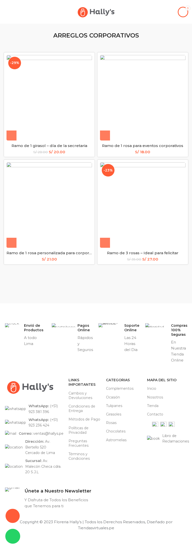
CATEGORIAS (118, 380)
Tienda (152, 406)
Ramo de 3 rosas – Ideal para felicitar (142, 252)
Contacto (155, 414)
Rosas (111, 422)
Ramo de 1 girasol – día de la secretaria (49, 145)
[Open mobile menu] (5, 12)
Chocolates (116, 431)
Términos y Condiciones (79, 456)
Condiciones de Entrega (81, 408)
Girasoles (113, 414)
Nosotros (155, 397)
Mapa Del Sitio (161, 380)
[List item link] (34, 408)
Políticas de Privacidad (78, 430)
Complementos (120, 388)
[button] (11, 135)
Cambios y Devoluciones (80, 395)
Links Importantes (82, 382)
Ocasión (113, 397)
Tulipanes (114, 406)
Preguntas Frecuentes (78, 443)
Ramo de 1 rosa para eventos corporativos (142, 145)
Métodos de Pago (84, 419)
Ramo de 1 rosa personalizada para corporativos (53, 252)
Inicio (151, 388)
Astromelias (116, 440)
